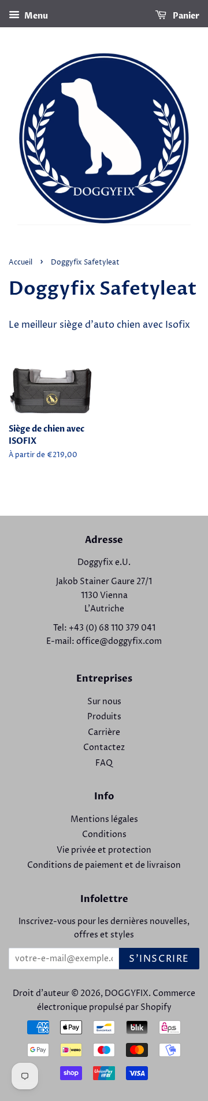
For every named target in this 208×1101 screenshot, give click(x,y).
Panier (185, 15)
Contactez (104, 748)
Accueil (20, 262)
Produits (104, 717)
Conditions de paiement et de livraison (104, 865)
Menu (35, 15)
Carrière (104, 732)
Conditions (104, 835)
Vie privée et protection (104, 850)
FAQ (104, 763)
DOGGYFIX (126, 993)
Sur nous (104, 702)
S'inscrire (159, 958)
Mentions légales (104, 819)
